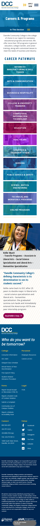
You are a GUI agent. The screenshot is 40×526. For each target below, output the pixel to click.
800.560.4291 (6, 425)
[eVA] (27, 519)
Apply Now (30, 5)
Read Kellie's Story (12, 315)
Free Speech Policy (8, 373)
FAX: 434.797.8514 (8, 437)
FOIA (23, 390)
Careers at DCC (27, 359)
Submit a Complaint (8, 402)
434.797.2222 (6, 429)
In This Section (17, 29)
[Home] (10, 331)
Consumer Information (9, 355)
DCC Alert (5, 359)
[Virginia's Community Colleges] (7, 519)
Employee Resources (29, 355)
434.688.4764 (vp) (8, 433)
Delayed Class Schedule (10, 363)
